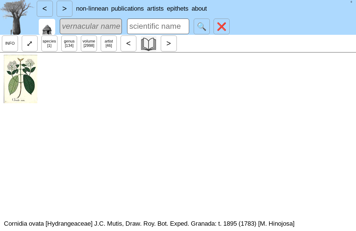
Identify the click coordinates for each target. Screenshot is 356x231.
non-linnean (92, 8)
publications (127, 8)
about (199, 8)
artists (155, 8)
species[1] (49, 43)
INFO (10, 43)
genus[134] (69, 43)
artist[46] (109, 43)
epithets (177, 8)
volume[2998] (89, 43)
